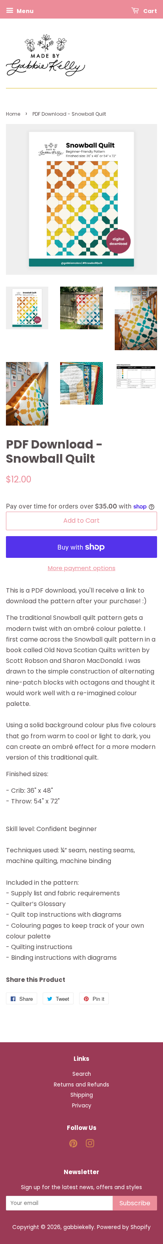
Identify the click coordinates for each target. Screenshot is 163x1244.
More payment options (82, 568)
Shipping (81, 1095)
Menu (24, 11)
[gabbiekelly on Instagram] (89, 1145)
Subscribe (134, 1203)
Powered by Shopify (124, 1227)
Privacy (81, 1105)
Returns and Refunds (81, 1084)
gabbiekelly (78, 1227)
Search (81, 1074)
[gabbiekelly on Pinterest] (73, 1145)
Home (13, 114)
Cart (149, 11)
